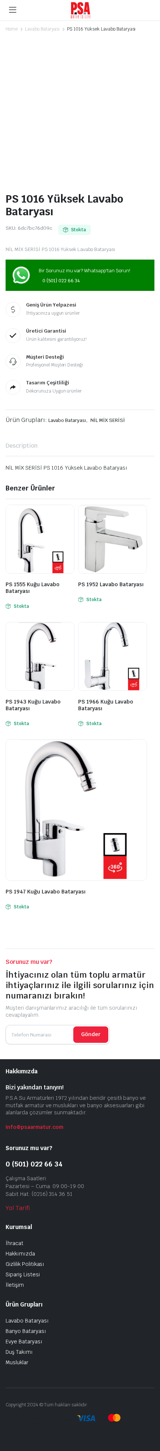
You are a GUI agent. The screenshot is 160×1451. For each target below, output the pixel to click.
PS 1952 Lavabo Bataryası (111, 584)
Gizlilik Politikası (25, 1264)
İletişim (15, 1285)
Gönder (90, 1034)
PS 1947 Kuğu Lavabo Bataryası (46, 891)
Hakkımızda (20, 1253)
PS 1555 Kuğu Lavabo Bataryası (33, 587)
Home (11, 29)
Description (22, 446)
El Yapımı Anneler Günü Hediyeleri (41, 1419)
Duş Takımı (19, 1352)
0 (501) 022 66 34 (61, 281)
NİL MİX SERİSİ (107, 420)
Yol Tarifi (18, 1208)
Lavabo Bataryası (42, 29)
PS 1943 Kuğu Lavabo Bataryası (33, 705)
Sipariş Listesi (23, 1274)
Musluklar (17, 1362)
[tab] (22, 445)
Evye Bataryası (24, 1341)
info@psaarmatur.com (34, 1127)
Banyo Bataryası (26, 1331)
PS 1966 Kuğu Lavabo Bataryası (105, 705)
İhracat (14, 1243)
